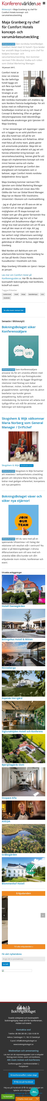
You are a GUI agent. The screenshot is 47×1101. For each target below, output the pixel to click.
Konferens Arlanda (15, 1095)
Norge (23, 294)
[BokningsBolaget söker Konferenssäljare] (23, 351)
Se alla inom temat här (14, 310)
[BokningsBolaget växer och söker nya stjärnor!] (23, 520)
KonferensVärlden (31, 1064)
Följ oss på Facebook (24, 1082)
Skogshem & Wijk (10, 465)
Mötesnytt (6, 9)
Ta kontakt (8, 1096)
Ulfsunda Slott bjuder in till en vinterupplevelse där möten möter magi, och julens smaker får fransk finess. (22, 911)
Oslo (42, 294)
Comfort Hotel (7, 294)
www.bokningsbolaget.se (23, 1044)
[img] (23, 920)
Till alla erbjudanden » (23, 946)
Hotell (16, 294)
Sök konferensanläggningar (15, 1093)
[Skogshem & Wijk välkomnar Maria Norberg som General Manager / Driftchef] (23, 446)
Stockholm (7, 298)
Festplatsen (23, 1066)
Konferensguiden (15, 1064)
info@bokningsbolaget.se (27, 1041)
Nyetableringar (33, 294)
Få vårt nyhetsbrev (12, 954)
